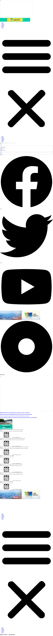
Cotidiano (3, 138)
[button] (26, 82)
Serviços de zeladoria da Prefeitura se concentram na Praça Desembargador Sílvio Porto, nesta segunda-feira (18, 417)
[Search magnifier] (1, 144)
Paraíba (3, 141)
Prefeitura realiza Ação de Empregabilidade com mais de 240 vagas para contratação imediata (16, 414)
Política (3, 23)
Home (2, 22)
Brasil (2, 518)
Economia (3, 25)
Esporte (3, 26)
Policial (3, 515)
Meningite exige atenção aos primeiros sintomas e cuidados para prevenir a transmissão (15, 412)
